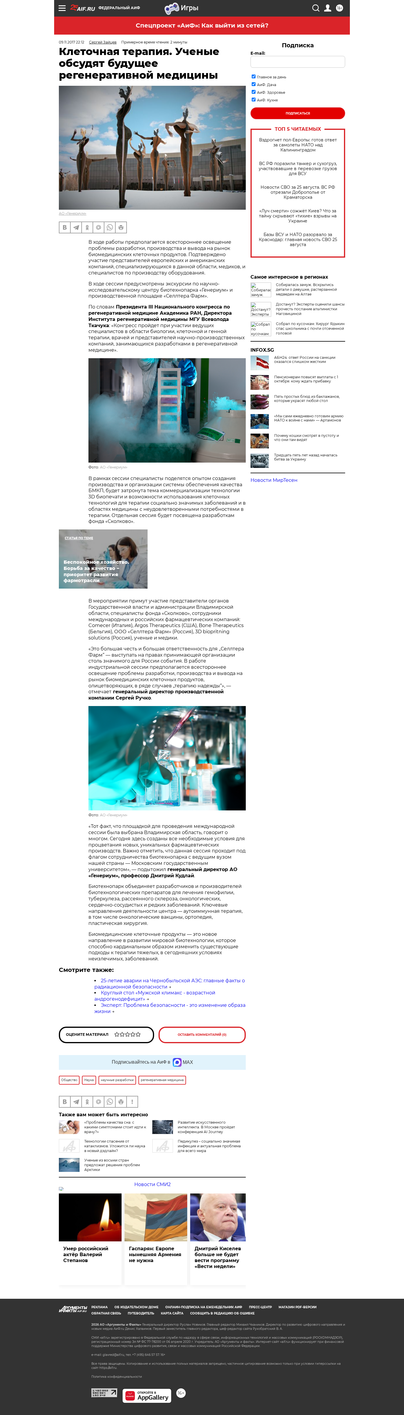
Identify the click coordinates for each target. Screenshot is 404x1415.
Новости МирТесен (274, 480)
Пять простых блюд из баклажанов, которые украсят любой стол (307, 399)
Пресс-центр (260, 1307)
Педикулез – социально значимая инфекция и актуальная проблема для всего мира (209, 1146)
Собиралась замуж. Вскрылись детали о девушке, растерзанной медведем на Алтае (306, 289)
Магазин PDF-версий (297, 1307)
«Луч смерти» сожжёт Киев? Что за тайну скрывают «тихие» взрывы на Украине (298, 216)
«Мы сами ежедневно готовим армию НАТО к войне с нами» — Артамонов (308, 418)
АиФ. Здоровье (271, 92)
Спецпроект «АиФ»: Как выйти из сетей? (202, 25)
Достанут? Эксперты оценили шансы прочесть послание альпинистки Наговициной (310, 309)
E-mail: (258, 53)
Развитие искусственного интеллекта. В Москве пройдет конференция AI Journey (206, 1127)
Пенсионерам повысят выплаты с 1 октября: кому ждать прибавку (306, 379)
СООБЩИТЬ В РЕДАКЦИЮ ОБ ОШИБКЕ (222, 1313)
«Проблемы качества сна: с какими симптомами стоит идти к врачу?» (115, 1127)
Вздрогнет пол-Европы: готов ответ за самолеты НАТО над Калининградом (298, 145)
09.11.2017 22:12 (71, 42)
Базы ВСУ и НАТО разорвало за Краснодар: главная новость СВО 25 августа (298, 239)
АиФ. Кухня (267, 100)
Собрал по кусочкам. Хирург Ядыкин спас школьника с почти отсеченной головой (310, 328)
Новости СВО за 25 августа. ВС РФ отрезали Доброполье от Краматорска (298, 192)
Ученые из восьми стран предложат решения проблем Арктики (112, 1165)
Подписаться (298, 113)
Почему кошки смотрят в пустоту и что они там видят (306, 438)
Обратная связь (106, 1313)
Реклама (99, 1307)
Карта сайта (172, 1313)
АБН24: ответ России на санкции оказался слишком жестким (304, 360)
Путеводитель (141, 1313)
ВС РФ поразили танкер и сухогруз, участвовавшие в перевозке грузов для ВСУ (298, 168)
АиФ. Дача (266, 85)
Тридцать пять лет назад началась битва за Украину (305, 457)
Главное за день (271, 77)
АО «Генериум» (72, 213)
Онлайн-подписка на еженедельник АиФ (203, 1307)
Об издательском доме (136, 1307)
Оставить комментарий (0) (202, 1035)
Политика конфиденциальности (116, 1377)
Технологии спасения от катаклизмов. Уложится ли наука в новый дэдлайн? (114, 1146)
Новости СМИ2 (152, 1184)
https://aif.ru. (108, 1368)
